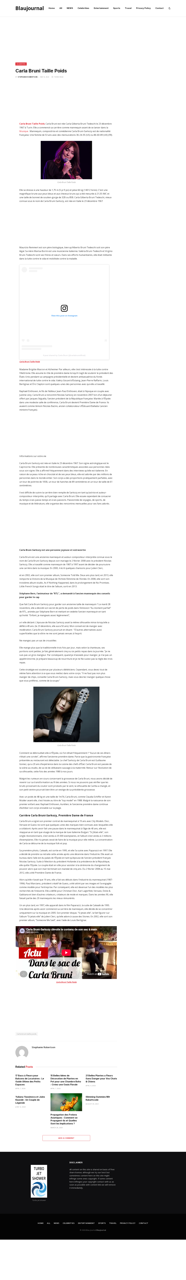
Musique (23, 131)
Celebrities (83, 8)
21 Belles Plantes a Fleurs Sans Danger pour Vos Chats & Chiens (101, 1078)
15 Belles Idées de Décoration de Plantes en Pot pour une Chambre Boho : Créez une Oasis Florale (66, 1080)
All (60, 8)
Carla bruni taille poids (26, 1034)
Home (52, 8)
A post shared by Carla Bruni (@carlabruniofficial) (64, 355)
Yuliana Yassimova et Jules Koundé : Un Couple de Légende (30, 1099)
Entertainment (101, 8)
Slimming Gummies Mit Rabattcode (98, 1098)
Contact (159, 8)
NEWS (70, 8)
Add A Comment (66, 1138)
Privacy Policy (143, 8)
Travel (128, 8)
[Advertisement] (93, 42)
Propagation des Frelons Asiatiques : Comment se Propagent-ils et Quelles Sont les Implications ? (64, 1119)
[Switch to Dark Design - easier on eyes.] (169, 8)
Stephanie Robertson (27, 77)
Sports (116, 8)
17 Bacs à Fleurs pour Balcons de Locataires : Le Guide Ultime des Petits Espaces (29, 1080)
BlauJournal (101, 1230)
